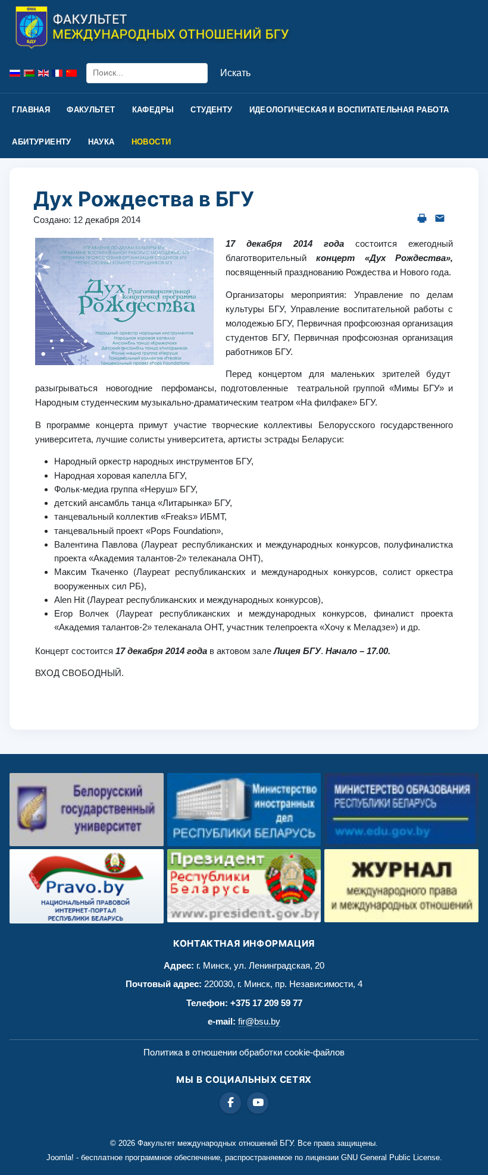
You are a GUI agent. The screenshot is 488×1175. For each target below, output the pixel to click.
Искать (235, 73)
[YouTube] (257, 1103)
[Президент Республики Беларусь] (244, 885)
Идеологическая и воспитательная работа (349, 109)
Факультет (91, 109)
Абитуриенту (41, 141)
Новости (151, 141)
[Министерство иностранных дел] (244, 809)
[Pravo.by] (87, 886)
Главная (31, 109)
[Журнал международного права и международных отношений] (401, 885)
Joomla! (60, 1157)
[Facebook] (230, 1103)
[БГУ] (87, 809)
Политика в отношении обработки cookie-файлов (244, 1052)
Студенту (211, 109)
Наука (101, 141)
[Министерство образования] (401, 809)
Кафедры (153, 109)
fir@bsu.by (259, 1021)
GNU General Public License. (391, 1157)
